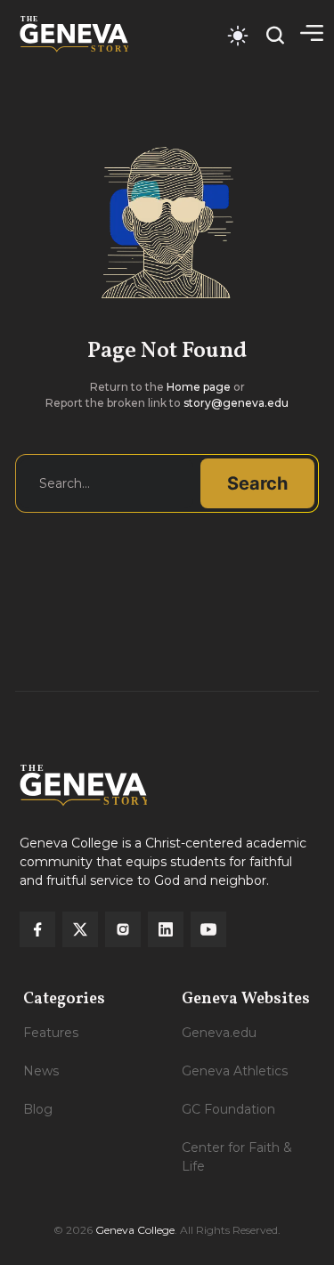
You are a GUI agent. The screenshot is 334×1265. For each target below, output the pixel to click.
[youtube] (208, 929)
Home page (199, 386)
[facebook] (37, 929)
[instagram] (123, 929)
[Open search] (275, 35)
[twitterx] (80, 929)
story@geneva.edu (236, 403)
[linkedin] (165, 929)
